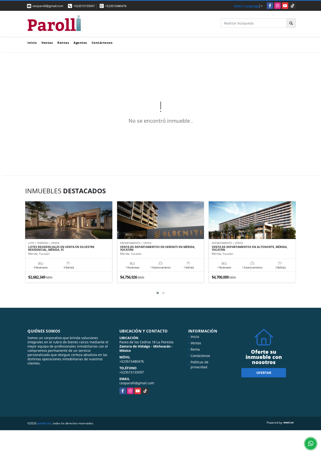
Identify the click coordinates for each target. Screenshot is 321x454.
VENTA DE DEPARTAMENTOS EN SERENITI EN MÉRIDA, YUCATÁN (157, 248)
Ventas (47, 43)
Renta (195, 349)
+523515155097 (84, 6)
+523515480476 (115, 6)
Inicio (32, 43)
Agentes (80, 43)
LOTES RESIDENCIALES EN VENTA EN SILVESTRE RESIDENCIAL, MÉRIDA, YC (61, 248)
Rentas (63, 43)
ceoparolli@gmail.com (136, 383)
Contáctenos (102, 43)
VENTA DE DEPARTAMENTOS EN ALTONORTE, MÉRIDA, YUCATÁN (249, 248)
